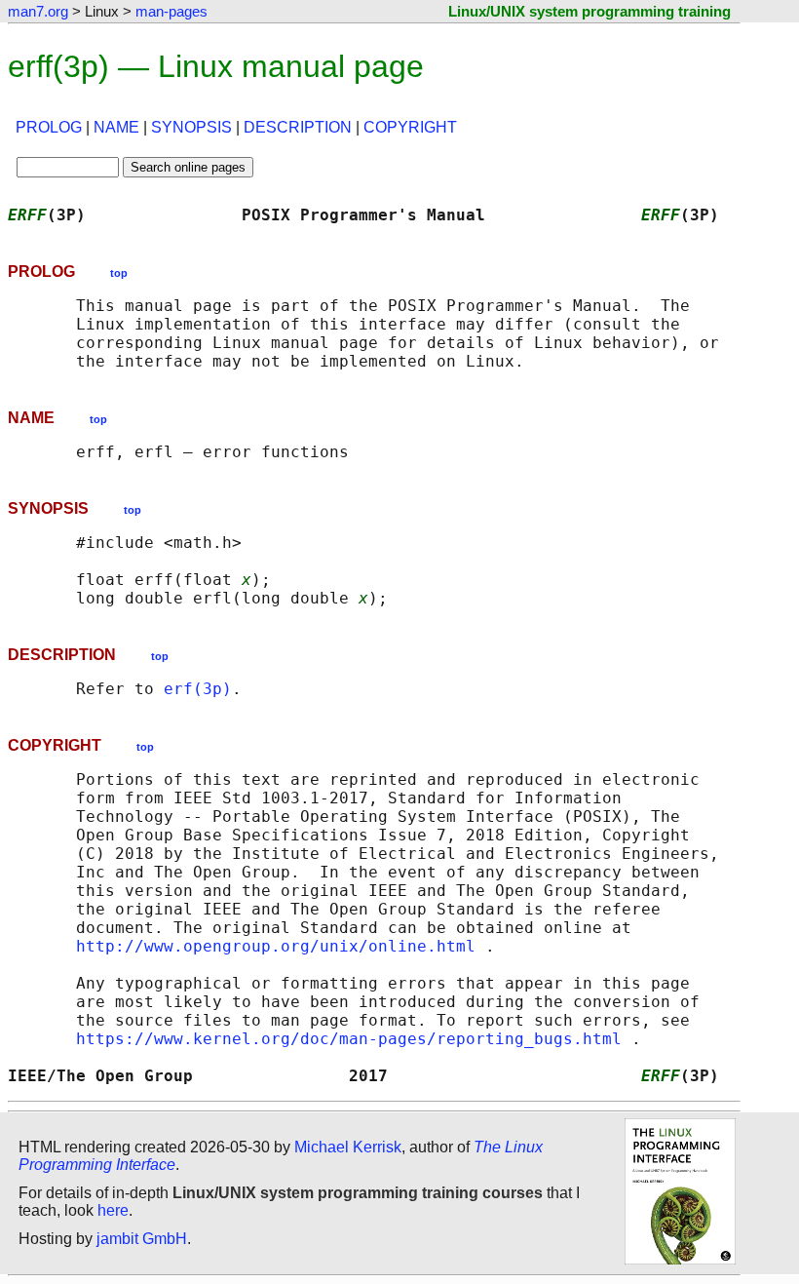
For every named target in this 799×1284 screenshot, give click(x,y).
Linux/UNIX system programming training (589, 11)
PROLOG (49, 127)
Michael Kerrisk (347, 1147)
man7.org (38, 11)
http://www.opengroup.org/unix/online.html (276, 946)
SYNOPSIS (191, 127)
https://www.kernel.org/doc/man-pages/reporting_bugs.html (349, 1039)
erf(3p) (198, 689)
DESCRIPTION (298, 127)
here (113, 1210)
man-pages (171, 11)
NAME (116, 127)
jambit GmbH (141, 1238)
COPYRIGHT (410, 127)
